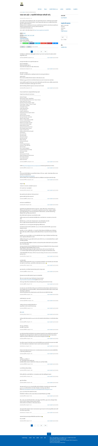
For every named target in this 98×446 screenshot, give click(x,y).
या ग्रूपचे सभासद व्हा (64, 31)
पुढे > (41, 51)
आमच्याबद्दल (62, 439)
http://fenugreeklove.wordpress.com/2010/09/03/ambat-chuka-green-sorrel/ (37, 389)
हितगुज (45, 9)
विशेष (34, 438)
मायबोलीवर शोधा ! (64, 47)
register (29, 46)
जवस (31, 35)
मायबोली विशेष (68, 9)
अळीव (28, 35)
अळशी (33, 35)
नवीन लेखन (39, 9)
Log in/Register (64, 18)
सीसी (45, 438)
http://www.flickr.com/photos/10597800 (28, 280)
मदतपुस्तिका (75, 9)
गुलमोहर (61, 9)
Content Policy (62, 442)
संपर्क (65, 439)
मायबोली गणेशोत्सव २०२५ (53, 9)
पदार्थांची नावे (25, 35)
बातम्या (41, 438)
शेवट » (46, 51)
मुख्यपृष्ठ (24, 12)
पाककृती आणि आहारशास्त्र (24, 39)
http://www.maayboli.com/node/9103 (41, 30)
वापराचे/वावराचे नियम (53, 439)
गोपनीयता (58, 439)
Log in (23, 46)
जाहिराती (37, 438)
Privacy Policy (57, 442)
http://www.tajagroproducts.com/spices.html (31, 166)
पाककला (24, 33)
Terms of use (52, 442)
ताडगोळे (22, 312)
